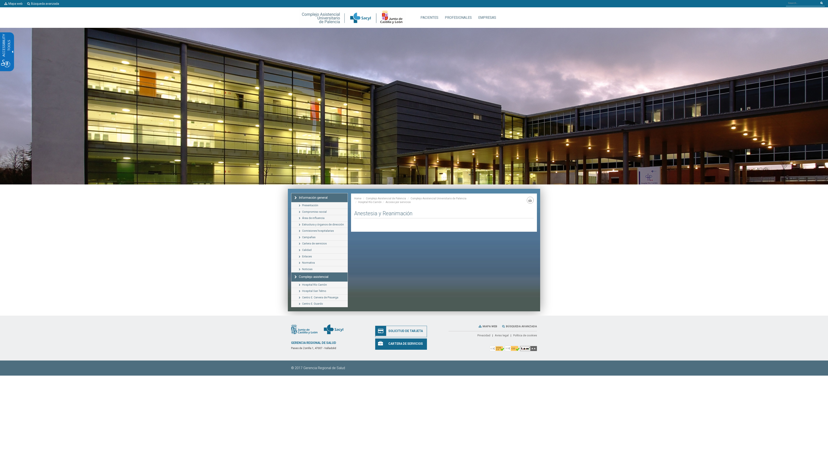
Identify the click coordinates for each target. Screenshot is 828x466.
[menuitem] (429, 17)
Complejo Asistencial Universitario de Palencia (438, 198)
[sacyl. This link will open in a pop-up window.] (333, 329)
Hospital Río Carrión (370, 202)
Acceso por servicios (398, 202)
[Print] (530, 200)
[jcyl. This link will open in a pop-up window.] (304, 329)
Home (357, 198)
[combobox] (802, 3)
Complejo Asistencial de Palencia (386, 198)
